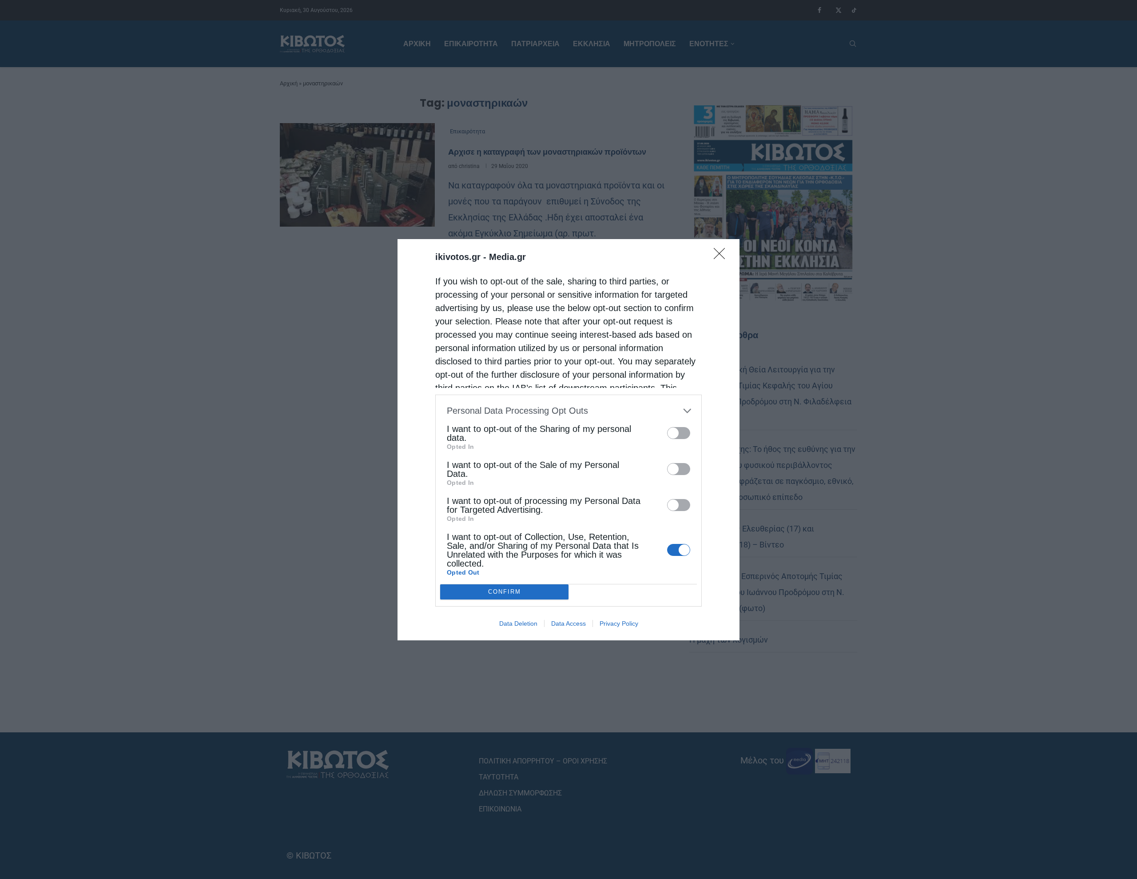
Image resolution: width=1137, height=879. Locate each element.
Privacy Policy (619, 623)
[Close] (722, 256)
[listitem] (568, 411)
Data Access (568, 623)
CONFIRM (504, 591)
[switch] (678, 433)
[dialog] (568, 439)
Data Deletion (518, 623)
